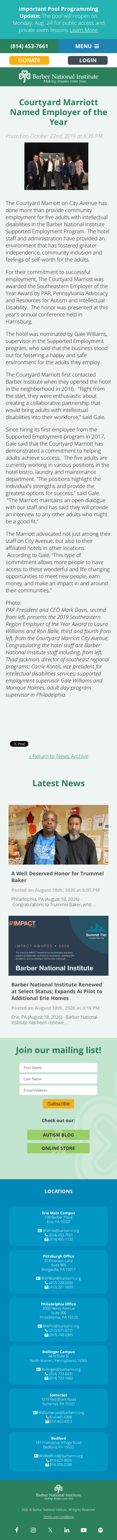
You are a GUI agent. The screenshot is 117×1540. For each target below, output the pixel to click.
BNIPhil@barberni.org (61, 1326)
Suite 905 (58, 1264)
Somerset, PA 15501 (58, 1403)
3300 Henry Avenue (59, 1308)
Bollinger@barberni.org (61, 1369)
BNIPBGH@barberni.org (61, 1278)
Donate (29, 60)
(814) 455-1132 (61, 1239)
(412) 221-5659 (61, 1287)
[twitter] (50, 1530)
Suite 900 (58, 1312)
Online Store (58, 1148)
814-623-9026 (61, 1460)
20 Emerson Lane (58, 1260)
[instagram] (33, 1530)
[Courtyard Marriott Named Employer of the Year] (56, 166)
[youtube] (83, 1530)
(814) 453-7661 (29, 46)
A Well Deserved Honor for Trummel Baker (58, 835)
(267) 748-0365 (61, 1334)
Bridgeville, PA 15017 (58, 1269)
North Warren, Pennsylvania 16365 (58, 1360)
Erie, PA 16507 (58, 1221)
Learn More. (84, 30)
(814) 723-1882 (61, 1378)
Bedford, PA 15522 (58, 1447)
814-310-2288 (61, 1464)
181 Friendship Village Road (58, 1442)
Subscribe (58, 1103)
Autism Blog (58, 1134)
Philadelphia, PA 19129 (59, 1317)
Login (88, 60)
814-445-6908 (61, 1417)
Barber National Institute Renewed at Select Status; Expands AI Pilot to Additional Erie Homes (58, 945)
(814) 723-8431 (61, 1373)
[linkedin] (67, 1530)
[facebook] (16, 1530)
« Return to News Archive (58, 756)
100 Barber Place (58, 1217)
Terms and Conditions (58, 1517)
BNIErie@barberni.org (61, 1230)
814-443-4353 (61, 1421)
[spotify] (100, 1530)
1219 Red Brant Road (58, 1399)
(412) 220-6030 (61, 1282)
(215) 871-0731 (61, 1330)
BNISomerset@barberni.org (61, 1412)
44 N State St (58, 1355)
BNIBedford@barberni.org (61, 1455)
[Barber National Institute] (58, 76)
